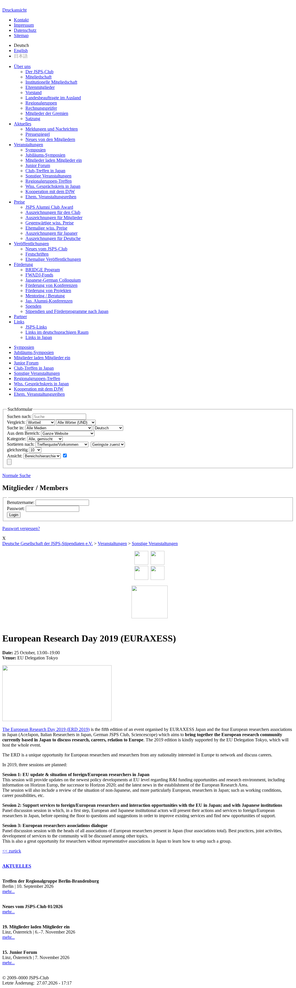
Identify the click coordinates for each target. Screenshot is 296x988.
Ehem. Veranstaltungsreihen (50, 196)
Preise (19, 201)
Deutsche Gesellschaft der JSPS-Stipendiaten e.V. (47, 543)
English (21, 50)
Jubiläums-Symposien (45, 155)
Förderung (23, 264)
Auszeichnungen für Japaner (51, 233)
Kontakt (21, 19)
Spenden (33, 306)
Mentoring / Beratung (45, 295)
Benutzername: (20, 502)
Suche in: (15, 427)
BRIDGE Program (42, 269)
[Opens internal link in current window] (57, 719)
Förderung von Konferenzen (51, 285)
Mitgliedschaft (38, 76)
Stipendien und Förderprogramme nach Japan (66, 311)
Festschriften (37, 254)
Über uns (22, 66)
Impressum (24, 25)
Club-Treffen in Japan (45, 170)
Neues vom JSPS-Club (46, 248)
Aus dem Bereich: (23, 433)
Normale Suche (16, 475)
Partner (20, 316)
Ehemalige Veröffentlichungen (53, 259)
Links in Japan (38, 337)
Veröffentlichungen (31, 243)
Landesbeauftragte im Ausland (53, 97)
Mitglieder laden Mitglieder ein (53, 160)
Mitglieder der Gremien (46, 113)
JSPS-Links (36, 327)
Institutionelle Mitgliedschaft (51, 82)
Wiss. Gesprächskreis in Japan (52, 186)
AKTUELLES (16, 866)
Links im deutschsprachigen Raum (56, 332)
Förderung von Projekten (48, 290)
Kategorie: (16, 438)
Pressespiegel (37, 134)
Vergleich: (16, 422)
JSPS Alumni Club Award (49, 207)
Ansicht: (14, 455)
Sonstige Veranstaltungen (48, 175)
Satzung (32, 118)
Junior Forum (37, 165)
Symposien (35, 149)
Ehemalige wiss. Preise (46, 228)
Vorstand (33, 92)
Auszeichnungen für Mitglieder (53, 217)
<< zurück (11, 850)
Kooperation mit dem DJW (50, 191)
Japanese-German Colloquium (53, 280)
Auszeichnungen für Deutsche (53, 238)
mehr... (8, 891)
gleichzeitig (17, 449)
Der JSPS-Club (39, 71)
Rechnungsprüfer (41, 108)
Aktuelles (22, 123)
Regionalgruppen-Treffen (48, 181)
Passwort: (16, 508)
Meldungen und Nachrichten (51, 129)
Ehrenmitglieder (40, 87)
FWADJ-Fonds (39, 274)
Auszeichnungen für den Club (52, 212)
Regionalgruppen (41, 102)
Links (19, 321)
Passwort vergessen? (21, 528)
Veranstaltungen (28, 144)
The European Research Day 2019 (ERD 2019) (46, 729)
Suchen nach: (19, 416)
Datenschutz (25, 30)
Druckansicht (14, 10)
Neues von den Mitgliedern (50, 139)
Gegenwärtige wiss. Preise (49, 222)
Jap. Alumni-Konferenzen (49, 300)
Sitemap (21, 35)
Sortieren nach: (20, 444)
